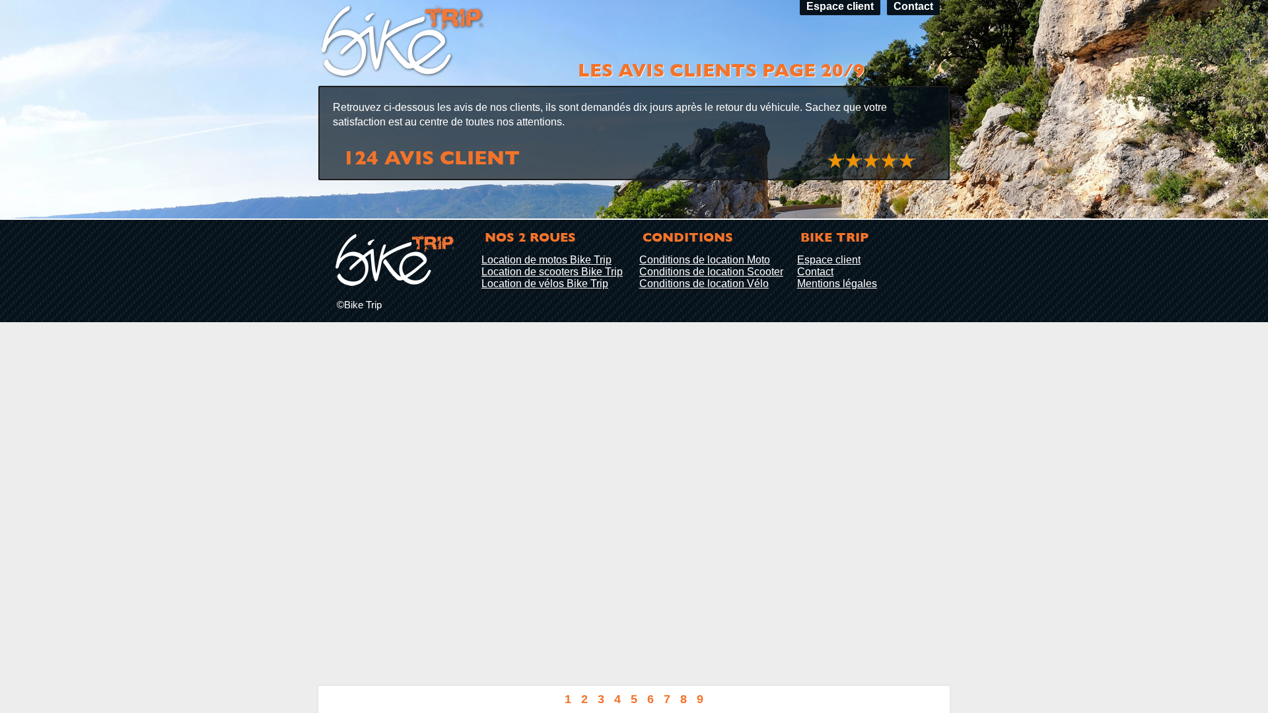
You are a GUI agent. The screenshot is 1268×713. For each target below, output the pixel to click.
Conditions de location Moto (704, 259)
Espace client (829, 259)
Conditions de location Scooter (711, 271)
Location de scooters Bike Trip (552, 271)
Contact (815, 271)
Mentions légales (837, 283)
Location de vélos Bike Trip (544, 283)
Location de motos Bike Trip (546, 259)
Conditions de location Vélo (704, 283)
